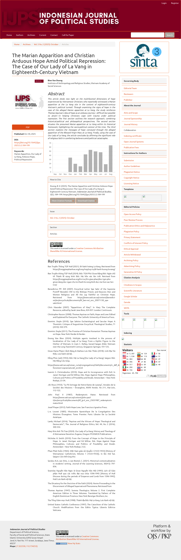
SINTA (126, 308)
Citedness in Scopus (133, 285)
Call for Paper (68, 35)
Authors (19, 35)
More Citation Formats (62, 200)
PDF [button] (28, 127)
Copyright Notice (131, 177)
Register (175, 3)
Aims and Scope (131, 112)
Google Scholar (130, 296)
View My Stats (74, 543)
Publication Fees (131, 147)
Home (9, 35)
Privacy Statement (132, 237)
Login (164, 3)
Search (170, 35)
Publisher (128, 99)
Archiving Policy (131, 260)
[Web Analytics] (61, 543)
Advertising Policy (132, 266)
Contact (54, 35)
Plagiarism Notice (132, 172)
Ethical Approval (131, 248)
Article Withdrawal (132, 254)
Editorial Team (130, 88)
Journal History (130, 124)
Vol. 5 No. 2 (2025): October (46, 44)
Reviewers (128, 94)
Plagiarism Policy (131, 231)
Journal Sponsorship (133, 118)
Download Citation (86, 200)
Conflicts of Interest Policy (136, 243)
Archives (31, 35)
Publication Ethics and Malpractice (139, 225)
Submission (129, 160)
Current (42, 35)
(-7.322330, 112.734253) (27, 546)
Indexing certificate (133, 136)
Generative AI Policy (133, 272)
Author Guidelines (132, 166)
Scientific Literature (133, 290)
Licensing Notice (131, 183)
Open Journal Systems (134, 141)
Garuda (127, 302)
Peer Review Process (133, 220)
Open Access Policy (132, 214)
